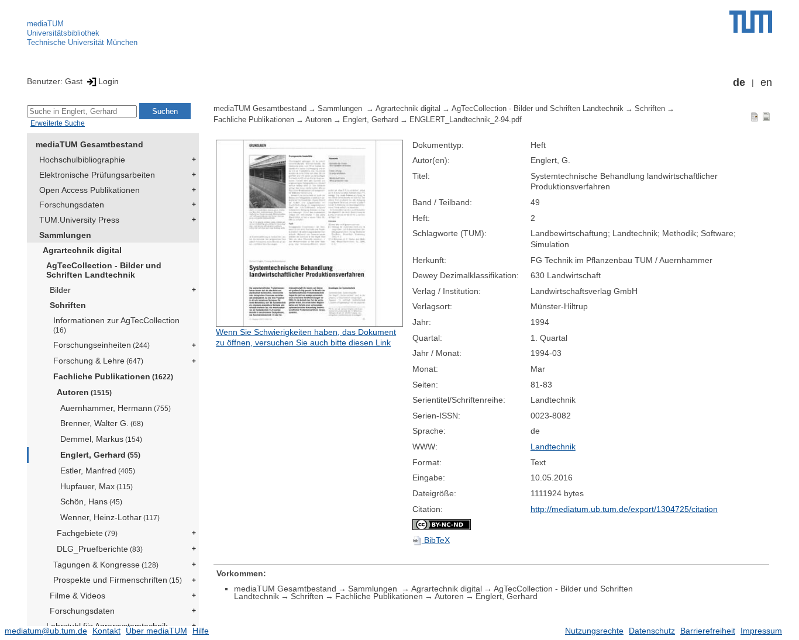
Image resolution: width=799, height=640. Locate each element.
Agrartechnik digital (82, 250)
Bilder (60, 290)
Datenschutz (652, 630)
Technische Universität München (82, 42)
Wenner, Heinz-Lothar (110, 517)
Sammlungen (65, 235)
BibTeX (436, 540)
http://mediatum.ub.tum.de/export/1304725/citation (624, 509)
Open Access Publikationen (89, 190)
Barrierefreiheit (707, 630)
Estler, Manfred (97, 470)
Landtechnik (553, 446)
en (766, 82)
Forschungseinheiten (101, 345)
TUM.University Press (79, 219)
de (739, 82)
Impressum (761, 630)
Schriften (68, 305)
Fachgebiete (87, 533)
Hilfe (200, 630)
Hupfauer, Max (96, 486)
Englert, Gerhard (100, 454)
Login (108, 81)
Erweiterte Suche (57, 123)
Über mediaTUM (156, 630)
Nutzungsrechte (594, 630)
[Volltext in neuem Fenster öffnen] (311, 233)
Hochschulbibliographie (82, 159)
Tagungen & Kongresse (106, 564)
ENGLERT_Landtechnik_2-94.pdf (465, 120)
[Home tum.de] (750, 22)
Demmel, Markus (101, 439)
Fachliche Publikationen (113, 376)
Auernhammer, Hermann (115, 408)
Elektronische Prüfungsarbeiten (97, 174)
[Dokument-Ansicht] (754, 116)
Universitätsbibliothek (63, 33)
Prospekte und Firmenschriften (117, 579)
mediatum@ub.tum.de (46, 630)
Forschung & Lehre (98, 360)
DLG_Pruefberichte (100, 548)
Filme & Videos (77, 595)
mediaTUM (45, 23)
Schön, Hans (91, 501)
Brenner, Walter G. (101, 423)
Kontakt (106, 630)
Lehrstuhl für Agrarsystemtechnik (107, 626)
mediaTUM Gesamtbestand (89, 144)
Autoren (84, 392)
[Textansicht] (766, 116)
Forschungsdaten (71, 204)
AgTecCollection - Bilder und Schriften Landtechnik (103, 270)
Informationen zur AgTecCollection (116, 325)
